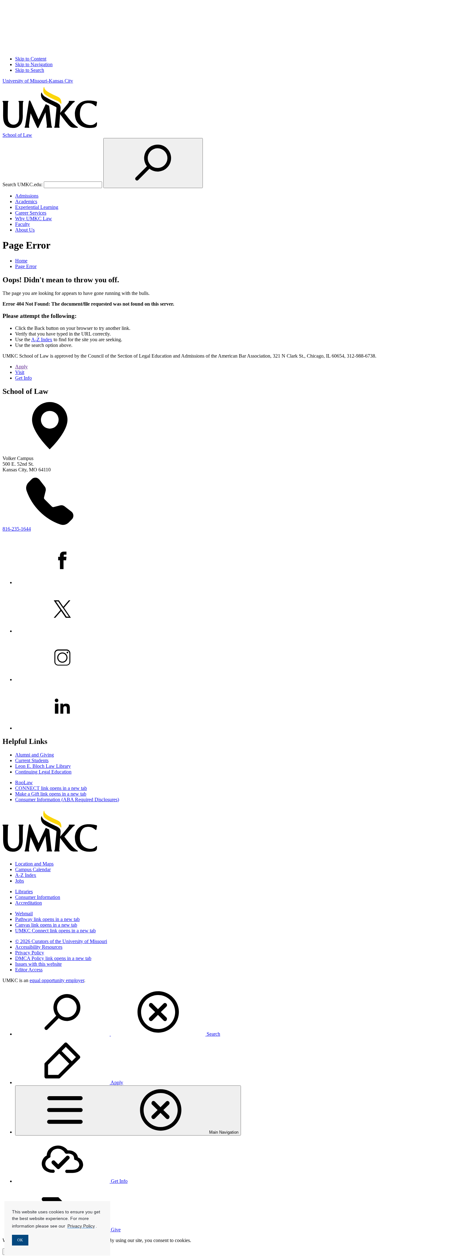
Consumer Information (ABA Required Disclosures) (67, 799)
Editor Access (29, 969)
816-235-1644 (17, 529)
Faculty (22, 224)
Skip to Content (30, 58)
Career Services (30, 213)
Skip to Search (29, 70)
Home (21, 260)
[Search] (153, 163)
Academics (26, 201)
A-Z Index (41, 339)
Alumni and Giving (34, 754)
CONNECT (51, 788)
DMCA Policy (53, 958)
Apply (21, 366)
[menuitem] (237, 1012)
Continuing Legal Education (43, 771)
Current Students (32, 760)
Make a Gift (50, 794)
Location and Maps (34, 863)
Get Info (23, 378)
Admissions (26, 195)
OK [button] (20, 1240)
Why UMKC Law (33, 218)
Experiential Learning (36, 207)
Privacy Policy (29, 952)
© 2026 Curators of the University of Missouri (61, 941)
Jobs (19, 880)
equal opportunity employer (57, 980)
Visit (19, 372)
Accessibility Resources (38, 947)
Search (212, 1034)
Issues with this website (38, 964)
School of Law (17, 135)
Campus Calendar (33, 869)
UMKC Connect (55, 930)
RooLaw (24, 782)
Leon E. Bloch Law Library (43, 766)
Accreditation (28, 903)
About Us (25, 230)
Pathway (47, 919)
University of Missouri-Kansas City (38, 80)
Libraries (24, 891)
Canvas (46, 925)
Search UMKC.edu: (23, 184)
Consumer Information (37, 897)
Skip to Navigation (34, 64)
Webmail (24, 913)
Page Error (26, 266)
